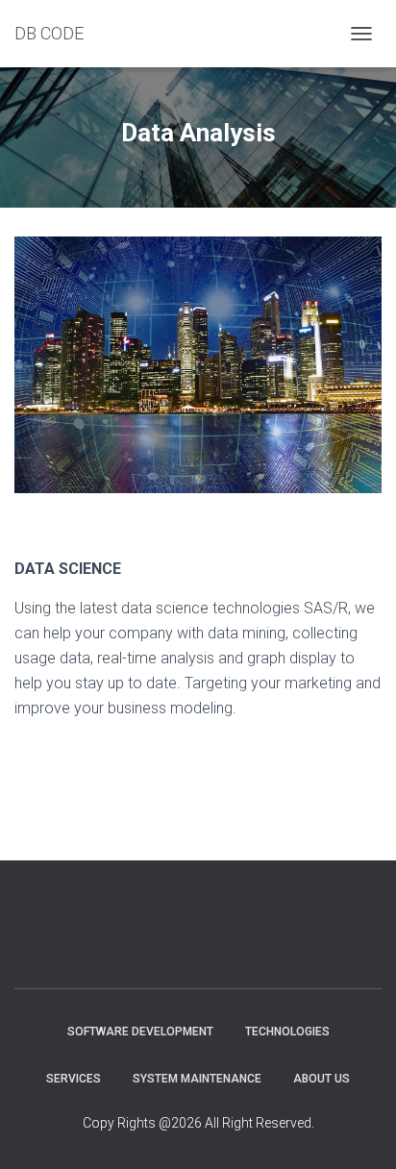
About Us (321, 1078)
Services (73, 1078)
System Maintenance (197, 1078)
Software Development (140, 1031)
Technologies (287, 1031)
